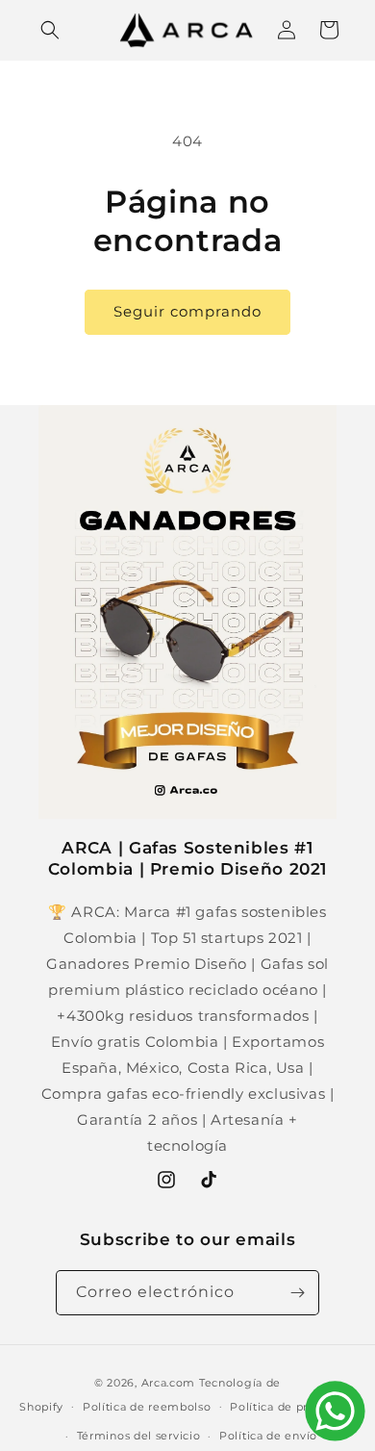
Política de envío (268, 1435)
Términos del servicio (139, 1435)
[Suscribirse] (297, 1292)
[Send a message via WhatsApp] (335, 1411)
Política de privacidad (292, 1406)
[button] (50, 30)
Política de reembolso (147, 1406)
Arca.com (168, 1382)
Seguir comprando (187, 311)
